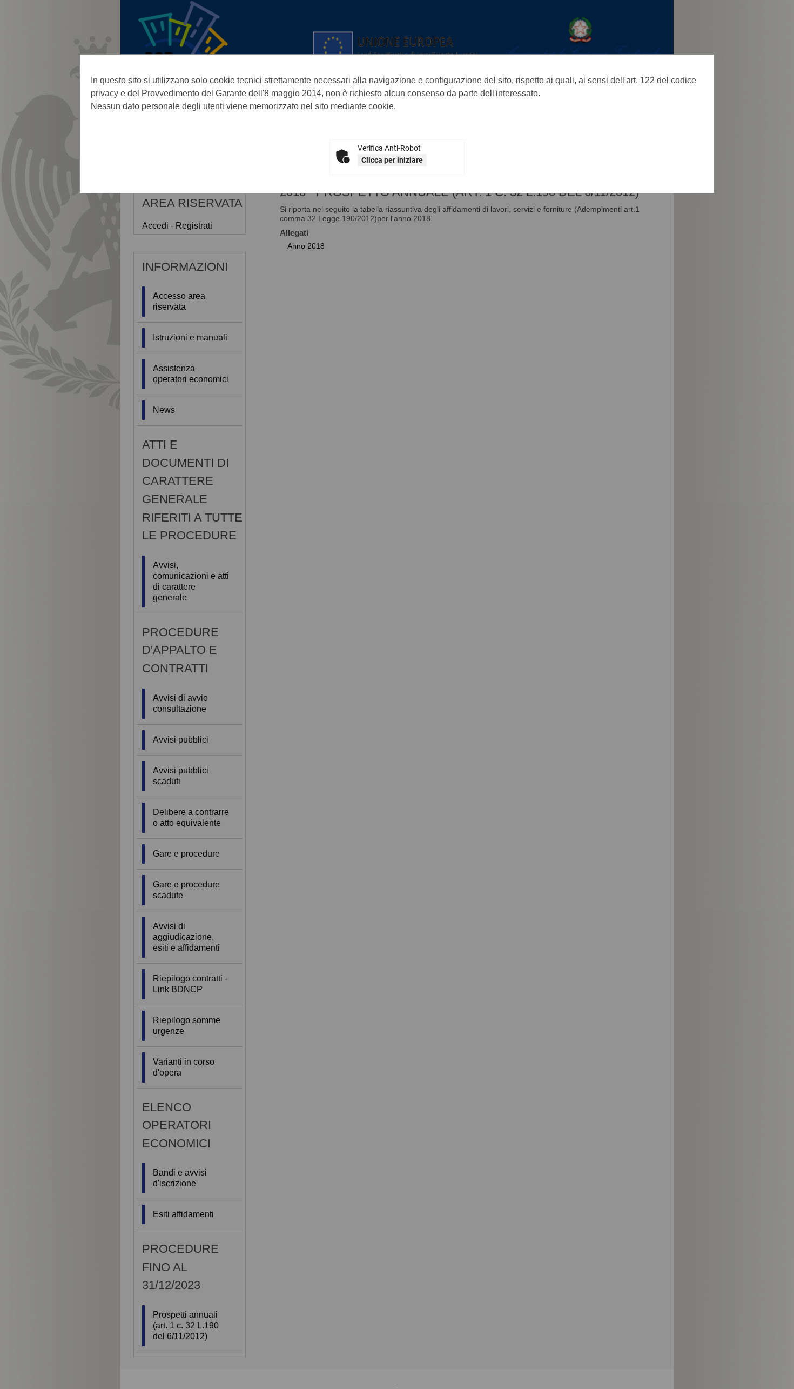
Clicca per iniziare (392, 160)
